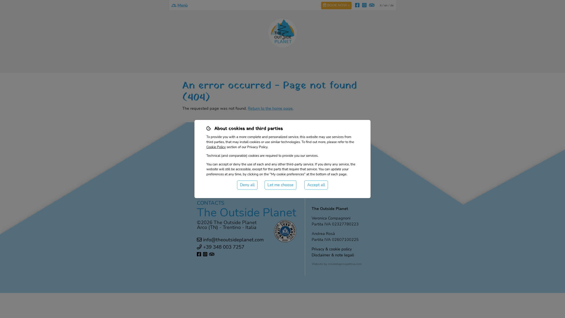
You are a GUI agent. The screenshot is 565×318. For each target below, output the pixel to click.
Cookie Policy (216, 147)
